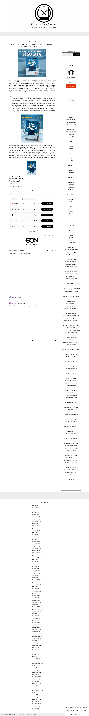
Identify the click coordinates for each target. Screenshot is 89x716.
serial (71, 223)
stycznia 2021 (35, 656)
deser (71, 141)
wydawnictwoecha (71, 313)
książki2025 (71, 184)
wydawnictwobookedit (71, 273)
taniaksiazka (71, 240)
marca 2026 (35, 516)
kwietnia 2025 (35, 541)
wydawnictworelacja (71, 421)
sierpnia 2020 (35, 667)
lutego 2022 (35, 627)
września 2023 (35, 584)
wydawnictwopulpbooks (71, 416)
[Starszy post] (55, 340)
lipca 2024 (34, 561)
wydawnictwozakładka (71, 462)
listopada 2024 (35, 552)
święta (71, 237)
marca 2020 (35, 679)
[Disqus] (32, 274)
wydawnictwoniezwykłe (71, 383)
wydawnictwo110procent (71, 249)
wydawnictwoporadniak (71, 409)
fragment (71, 148)
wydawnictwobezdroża (71, 269)
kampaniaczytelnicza (71, 155)
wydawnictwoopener (71, 400)
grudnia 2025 (35, 523)
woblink (71, 245)
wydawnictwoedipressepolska (71, 315)
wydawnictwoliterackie (71, 361)
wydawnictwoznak (71, 465)
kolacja (71, 158)
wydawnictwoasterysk (71, 266)
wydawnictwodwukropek (71, 311)
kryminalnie (13, 253)
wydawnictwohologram (71, 332)
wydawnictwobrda (71, 276)
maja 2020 (34, 674)
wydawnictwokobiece (71, 339)
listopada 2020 (35, 661)
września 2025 (35, 530)
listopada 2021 (35, 634)
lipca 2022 (34, 615)
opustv (71, 208)
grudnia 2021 (35, 631)
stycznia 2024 (35, 575)
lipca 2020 (34, 670)
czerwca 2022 (35, 618)
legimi (71, 192)
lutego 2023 (35, 600)
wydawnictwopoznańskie (71, 412)
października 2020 (36, 663)
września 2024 (35, 557)
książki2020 (71, 172)
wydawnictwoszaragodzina (71, 445)
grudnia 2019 (35, 685)
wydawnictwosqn (31, 253)
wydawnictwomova (71, 375)
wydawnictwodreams (71, 303)
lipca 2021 (34, 643)
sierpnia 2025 (35, 532)
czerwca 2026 (35, 510)
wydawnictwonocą (71, 385)
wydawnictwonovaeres (71, 390)
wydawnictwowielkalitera (71, 460)
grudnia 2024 (35, 550)
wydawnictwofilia (71, 323)
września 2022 (35, 611)
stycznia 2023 (35, 602)
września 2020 (35, 665)
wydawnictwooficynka (71, 397)
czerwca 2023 (35, 591)
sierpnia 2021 (35, 640)
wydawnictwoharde (71, 327)
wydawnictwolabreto (71, 354)
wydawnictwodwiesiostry (71, 308)
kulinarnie (71, 189)
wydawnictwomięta (71, 373)
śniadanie (71, 235)
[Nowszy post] (9, 340)
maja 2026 (34, 512)
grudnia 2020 (35, 658)
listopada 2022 (35, 606)
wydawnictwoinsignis (71, 337)
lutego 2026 (35, 519)
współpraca (71, 247)
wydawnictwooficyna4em (71, 395)
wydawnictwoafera (71, 252)
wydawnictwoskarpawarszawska (71, 428)
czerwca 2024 (35, 564)
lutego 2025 (35, 546)
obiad (71, 206)
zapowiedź (71, 479)
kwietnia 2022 (35, 622)
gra (71, 151)
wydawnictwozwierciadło (71, 469)
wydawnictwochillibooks (71, 283)
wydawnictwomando (71, 366)
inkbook (71, 153)
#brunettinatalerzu (71, 119)
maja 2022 (34, 620)
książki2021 (19, 253)
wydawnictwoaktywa (71, 257)
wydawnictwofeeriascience (71, 320)
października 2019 (36, 690)
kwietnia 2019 (35, 703)
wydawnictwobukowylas (71, 278)
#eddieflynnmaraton (71, 124)
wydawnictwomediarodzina (71, 371)
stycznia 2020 (35, 683)
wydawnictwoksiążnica (71, 347)
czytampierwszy (71, 139)
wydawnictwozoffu (71, 467)
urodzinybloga (71, 242)
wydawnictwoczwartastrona (71, 296)
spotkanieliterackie (71, 228)
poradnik (71, 218)
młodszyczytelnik (71, 196)
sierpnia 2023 (35, 586)
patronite (71, 213)
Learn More (74, 714)
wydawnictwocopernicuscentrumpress (71, 289)
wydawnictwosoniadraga (71, 436)
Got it (80, 714)
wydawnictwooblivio (71, 392)
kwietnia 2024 (35, 568)
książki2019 (71, 170)
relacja (71, 220)
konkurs (71, 160)
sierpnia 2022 (35, 613)
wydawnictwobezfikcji (71, 271)
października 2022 (36, 609)
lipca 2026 (34, 507)
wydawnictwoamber (71, 264)
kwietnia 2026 (35, 514)
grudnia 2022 (35, 604)
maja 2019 (34, 701)
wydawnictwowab (71, 457)
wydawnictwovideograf (71, 455)
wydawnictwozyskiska (71, 472)
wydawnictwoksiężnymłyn (71, 351)
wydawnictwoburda (71, 281)
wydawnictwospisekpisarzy (71, 438)
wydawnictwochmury (71, 285)
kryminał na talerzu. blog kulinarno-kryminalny (20, 714)
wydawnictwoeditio (71, 318)
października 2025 (36, 528)
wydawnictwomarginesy (71, 368)
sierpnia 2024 (35, 559)
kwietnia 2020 (35, 676)
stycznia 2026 (35, 521)
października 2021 (36, 636)
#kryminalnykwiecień (71, 127)
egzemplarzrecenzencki (71, 143)
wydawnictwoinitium (71, 335)
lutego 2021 (35, 654)
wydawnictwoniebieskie (71, 380)
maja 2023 (34, 593)
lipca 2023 (34, 588)
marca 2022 (35, 625)
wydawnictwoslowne (71, 431)
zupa (71, 484)
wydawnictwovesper (71, 453)
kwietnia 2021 (35, 649)
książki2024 (71, 182)
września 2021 (35, 638)
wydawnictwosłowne (71, 433)
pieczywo (71, 216)
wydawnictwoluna (71, 363)
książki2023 (71, 180)
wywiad (71, 477)
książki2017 (71, 165)
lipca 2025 (34, 534)
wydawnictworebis (71, 419)
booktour (71, 136)
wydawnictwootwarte (71, 402)
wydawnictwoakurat (71, 259)
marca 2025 (35, 543)
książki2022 (71, 177)
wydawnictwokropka (71, 344)
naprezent (71, 204)
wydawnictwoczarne (71, 294)
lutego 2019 (35, 708)
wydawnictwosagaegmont (71, 426)
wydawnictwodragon (71, 301)
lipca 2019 (34, 697)
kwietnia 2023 (35, 595)
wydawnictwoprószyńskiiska (71, 414)
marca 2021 (35, 652)
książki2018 (71, 167)
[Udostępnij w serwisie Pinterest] (55, 251)
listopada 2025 (35, 525)
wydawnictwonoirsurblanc (71, 388)
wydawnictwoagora (71, 254)
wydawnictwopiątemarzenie (71, 407)
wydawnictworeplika (71, 424)
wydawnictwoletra (71, 356)
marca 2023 (35, 597)
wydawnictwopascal (71, 404)
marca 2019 (35, 706)
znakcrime (71, 481)
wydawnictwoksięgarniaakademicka (71, 349)
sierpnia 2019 (35, 694)
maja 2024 (34, 566)
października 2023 (36, 582)
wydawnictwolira (71, 359)
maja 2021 (34, 647)
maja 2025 (34, 539)
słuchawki (71, 225)
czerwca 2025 (35, 537)
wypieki (71, 474)
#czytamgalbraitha (71, 122)
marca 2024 (35, 570)
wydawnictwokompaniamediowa (71, 342)
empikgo (71, 146)
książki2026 (71, 187)
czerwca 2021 (35, 645)
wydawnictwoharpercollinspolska (71, 330)
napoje (71, 201)
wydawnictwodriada (71, 306)
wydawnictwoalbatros (71, 261)
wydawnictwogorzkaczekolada (71, 325)
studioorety (71, 230)
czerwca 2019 (35, 699)
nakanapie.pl (71, 199)
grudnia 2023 (35, 577)
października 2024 (36, 555)
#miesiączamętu (71, 129)
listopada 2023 (35, 579)
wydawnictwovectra (71, 450)
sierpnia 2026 (35, 505)
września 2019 (35, 692)
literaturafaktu (71, 194)
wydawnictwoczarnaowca (71, 291)
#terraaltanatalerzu (71, 131)
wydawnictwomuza (71, 378)
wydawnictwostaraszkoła (71, 443)
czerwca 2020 (35, 672)
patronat (25, 253)
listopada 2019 (35, 688)
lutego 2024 (35, 573)
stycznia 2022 (35, 629)
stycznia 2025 (35, 548)
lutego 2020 (35, 681)
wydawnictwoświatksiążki (71, 448)
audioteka (71, 134)
